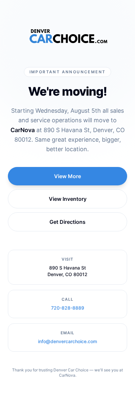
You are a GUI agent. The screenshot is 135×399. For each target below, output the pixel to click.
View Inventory (68, 199)
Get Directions (67, 222)
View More (67, 176)
